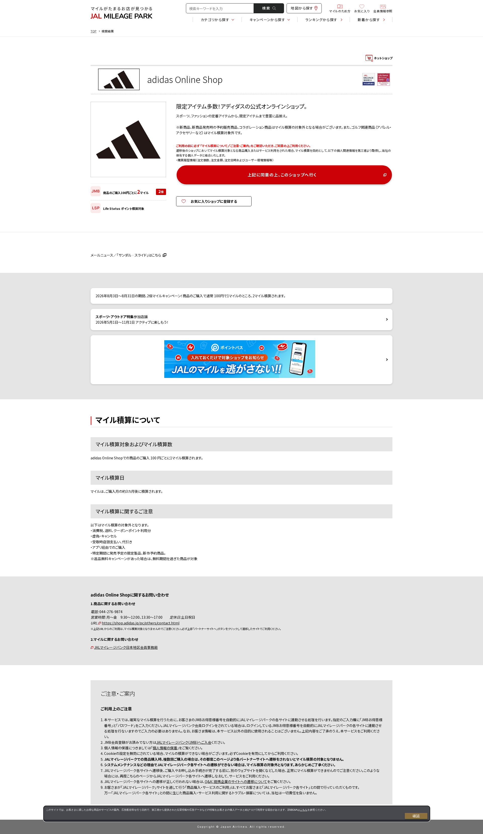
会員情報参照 (382, 11)
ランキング (321, 19)
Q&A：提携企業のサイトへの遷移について (236, 781)
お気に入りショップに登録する (214, 201)
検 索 (266, 8)
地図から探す (302, 8)
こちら (303, 809)
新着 (369, 19)
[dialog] (237, 813)
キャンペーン (267, 19)
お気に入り (362, 11)
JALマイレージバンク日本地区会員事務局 (126, 647)
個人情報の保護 (165, 747)
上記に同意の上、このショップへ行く (282, 175)
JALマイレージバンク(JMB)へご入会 (183, 742)
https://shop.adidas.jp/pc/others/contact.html (140, 622)
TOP (94, 31)
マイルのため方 (339, 11)
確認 (416, 816)
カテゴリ (215, 19)
